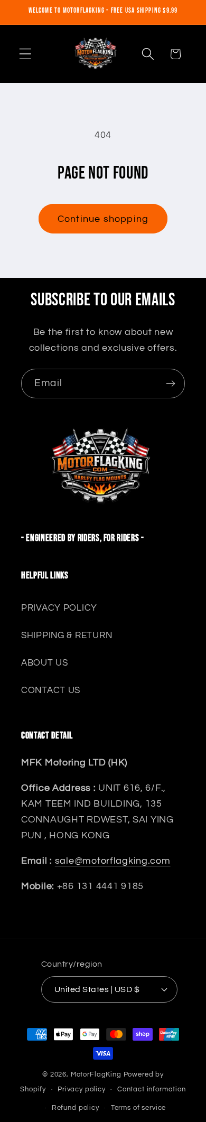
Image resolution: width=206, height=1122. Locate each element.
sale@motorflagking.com (113, 861)
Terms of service (138, 1107)
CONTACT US (50, 690)
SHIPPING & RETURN (66, 635)
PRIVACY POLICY (59, 608)
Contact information (151, 1089)
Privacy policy (82, 1089)
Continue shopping (103, 219)
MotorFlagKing (96, 1074)
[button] (26, 54)
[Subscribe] (170, 383)
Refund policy (75, 1107)
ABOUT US (44, 663)
